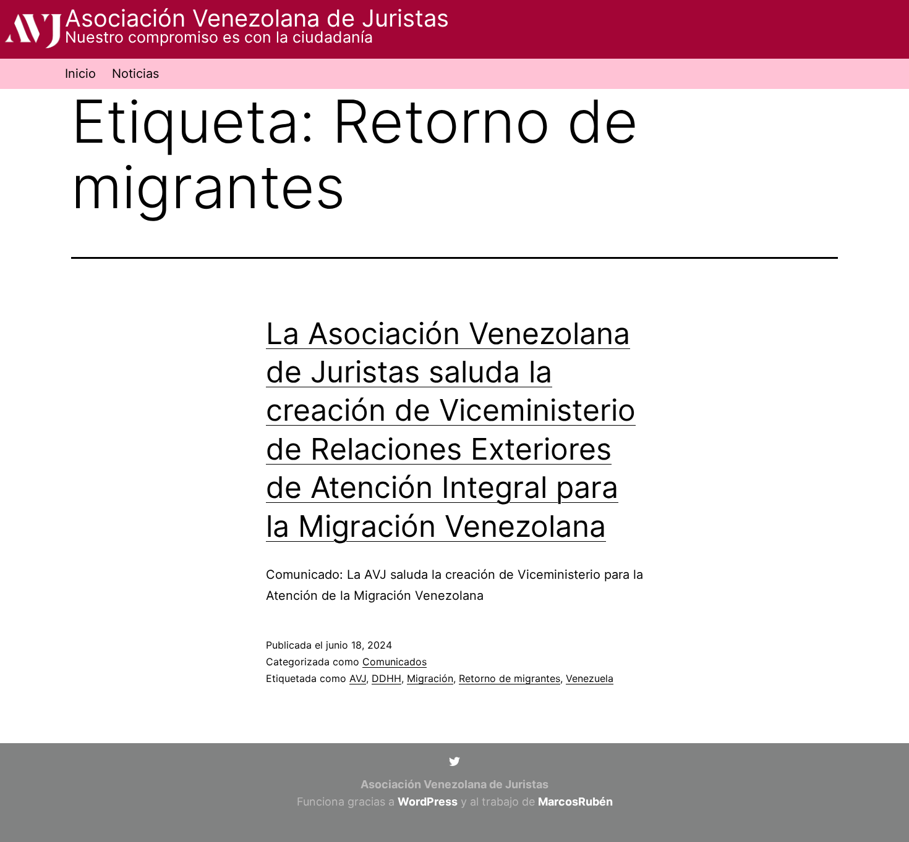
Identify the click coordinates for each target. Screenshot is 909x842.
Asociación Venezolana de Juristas (257, 18)
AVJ (357, 678)
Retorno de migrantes (509, 678)
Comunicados (394, 661)
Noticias (135, 73)
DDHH (386, 678)
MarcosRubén (575, 801)
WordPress (428, 801)
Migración (430, 678)
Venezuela (589, 678)
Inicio (80, 73)
